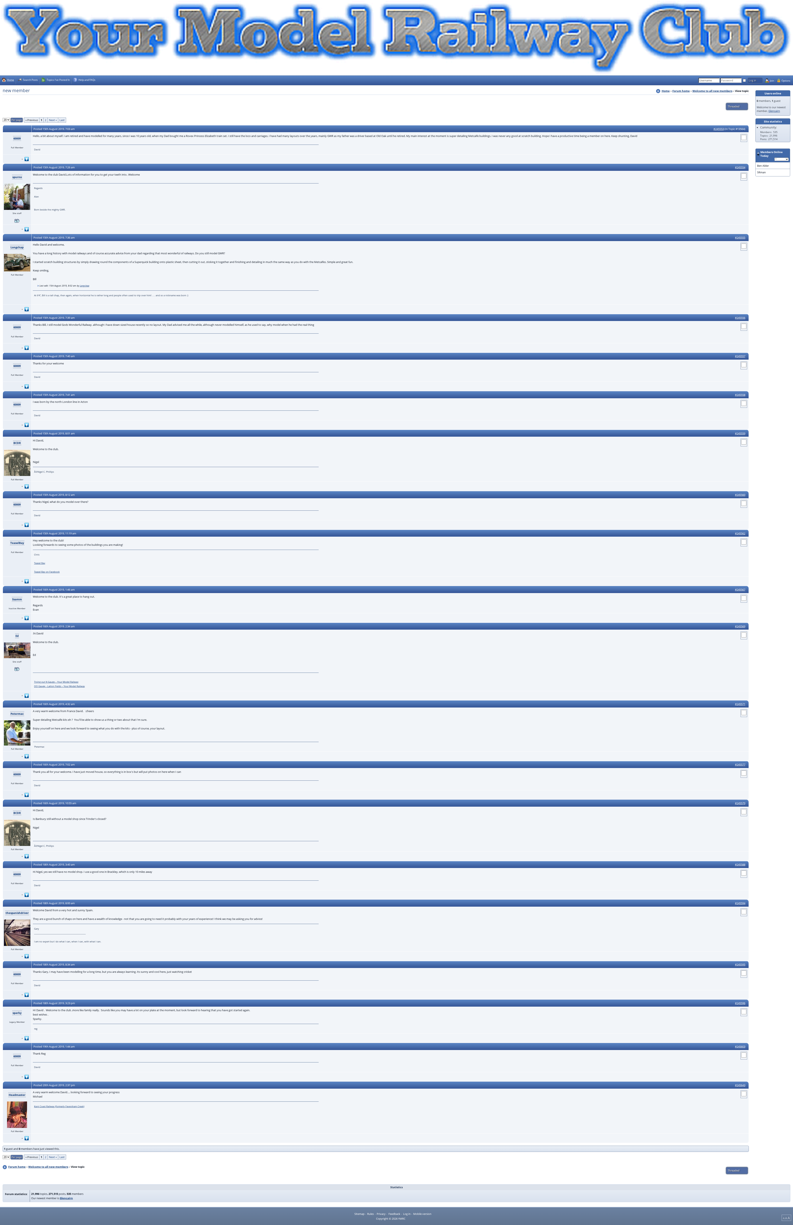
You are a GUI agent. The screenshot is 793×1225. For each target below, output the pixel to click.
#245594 (740, 903)
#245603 (740, 1046)
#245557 (740, 356)
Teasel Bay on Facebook (47, 571)
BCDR (17, 443)
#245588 (740, 864)
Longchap (17, 247)
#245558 (740, 395)
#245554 (740, 167)
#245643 (740, 1085)
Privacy (381, 1213)
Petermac (17, 714)
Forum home (681, 91)
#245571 (740, 704)
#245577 (740, 764)
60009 (17, 138)
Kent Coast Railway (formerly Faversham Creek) (59, 1106)
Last (62, 120)
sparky (17, 1013)
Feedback (394, 1213)
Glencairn (774, 111)
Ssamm (17, 599)
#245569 (740, 626)
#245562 (740, 533)
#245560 (740, 495)
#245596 (740, 1003)
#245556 (740, 318)
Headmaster (17, 1095)
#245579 (740, 803)
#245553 (718, 129)
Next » (53, 120)
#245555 (740, 237)
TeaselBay (17, 543)
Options (785, 80)
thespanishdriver (17, 913)
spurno (17, 177)
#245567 (740, 589)
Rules (370, 1213)
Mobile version (422, 1213)
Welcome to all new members (712, 91)
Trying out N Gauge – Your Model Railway (56, 681)
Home (666, 91)
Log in (407, 1213)
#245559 (740, 433)
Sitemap (359, 1213)
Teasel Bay (39, 563)
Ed (17, 636)
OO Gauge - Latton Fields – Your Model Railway (59, 686)
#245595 (740, 964)
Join (772, 80)
